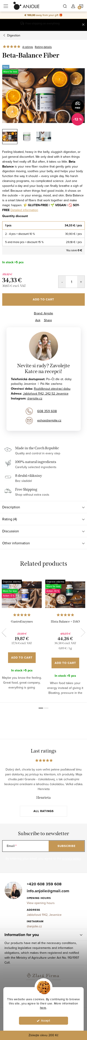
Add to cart (43, 299)
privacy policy (71, 858)
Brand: (43, 313)
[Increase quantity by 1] (81, 282)
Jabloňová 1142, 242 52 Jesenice (45, 393)
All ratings (43, 811)
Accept (45, 1020)
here (43, 1007)
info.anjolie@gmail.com (48, 891)
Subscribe (67, 846)
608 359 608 (47, 411)
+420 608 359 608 (44, 884)
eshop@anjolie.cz (49, 420)
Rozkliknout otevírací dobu (52, 388)
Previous (4, 632)
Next (83, 632)
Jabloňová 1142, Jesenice (44, 914)
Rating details (43, 47)
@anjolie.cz (34, 398)
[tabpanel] (22, 638)
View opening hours (41, 903)
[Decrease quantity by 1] (62, 282)
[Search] (65, 6)
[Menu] (6, 6)
